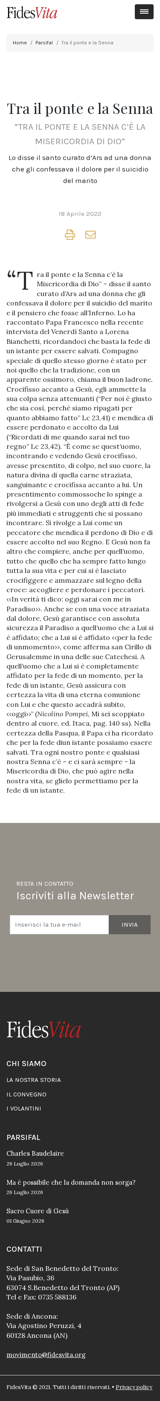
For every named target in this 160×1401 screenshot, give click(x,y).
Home (20, 43)
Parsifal (44, 43)
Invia (130, 924)
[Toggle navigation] (144, 11)
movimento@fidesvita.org (45, 1355)
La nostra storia (33, 1080)
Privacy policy (134, 1387)
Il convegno (26, 1094)
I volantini (23, 1108)
